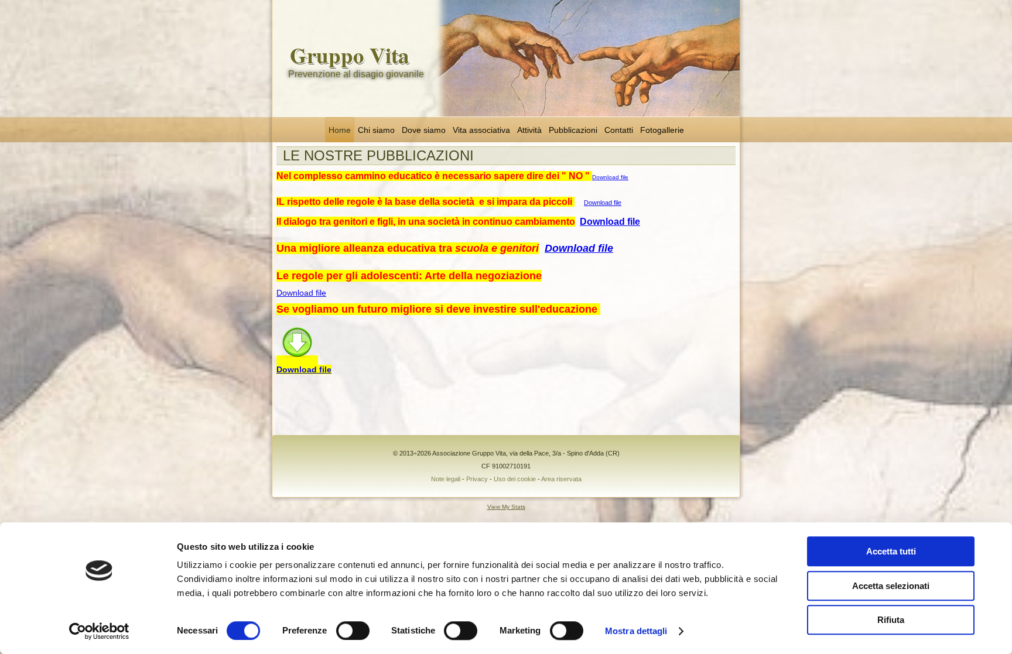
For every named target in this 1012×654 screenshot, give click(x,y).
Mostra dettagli (636, 631)
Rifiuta (890, 620)
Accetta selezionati (890, 586)
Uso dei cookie (515, 478)
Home (340, 130)
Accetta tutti (891, 551)
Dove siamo (424, 130)
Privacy (477, 478)
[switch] (353, 630)
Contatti (618, 130)
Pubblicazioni (573, 130)
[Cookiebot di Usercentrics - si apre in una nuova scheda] (99, 631)
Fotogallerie (662, 130)
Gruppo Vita (349, 55)
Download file (610, 177)
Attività (529, 130)
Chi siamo (376, 130)
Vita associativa (481, 130)
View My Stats (506, 507)
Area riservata (561, 478)
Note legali (445, 478)
